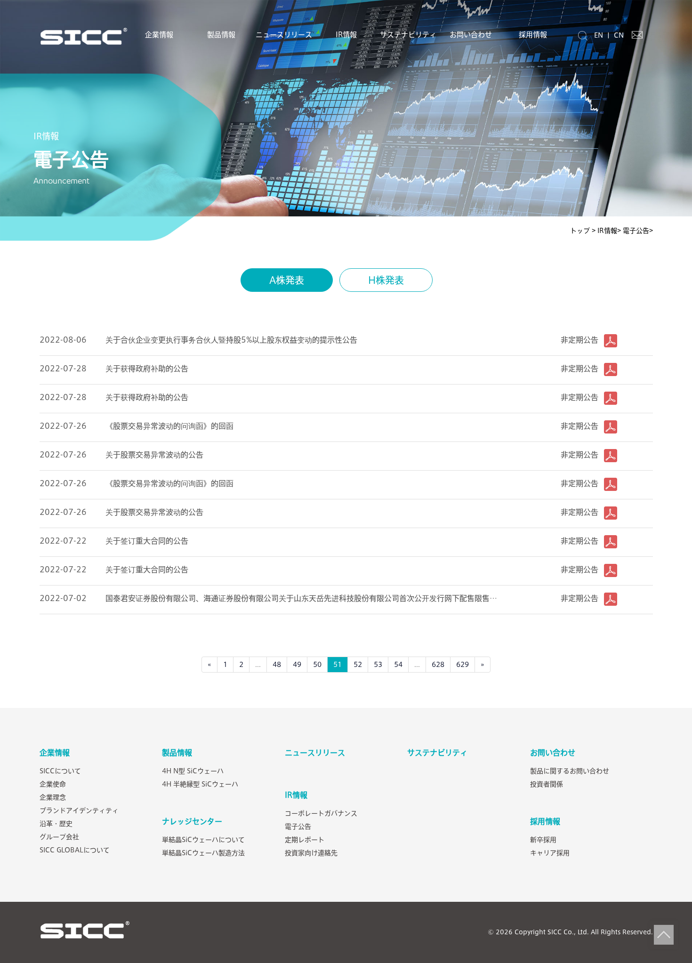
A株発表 (286, 280)
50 (317, 664)
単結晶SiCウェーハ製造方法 (203, 853)
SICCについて (60, 771)
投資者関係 (546, 784)
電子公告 (298, 826)
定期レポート (304, 839)
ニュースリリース (284, 34)
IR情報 (346, 34)
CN (619, 35)
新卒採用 (543, 839)
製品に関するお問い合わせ (569, 771)
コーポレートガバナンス (321, 813)
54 (398, 664)
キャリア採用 (550, 853)
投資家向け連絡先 (311, 853)
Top (664, 935)
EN (598, 35)
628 (438, 664)
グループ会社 (59, 837)
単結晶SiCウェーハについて (203, 839)
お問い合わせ (471, 34)
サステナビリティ (408, 34)
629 (462, 664)
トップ (581, 230)
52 (358, 664)
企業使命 (53, 784)
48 (277, 664)
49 (297, 664)
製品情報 (221, 34)
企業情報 (159, 34)
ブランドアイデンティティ (79, 810)
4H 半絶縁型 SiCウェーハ (200, 784)
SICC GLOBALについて (75, 850)
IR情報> (609, 230)
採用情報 (533, 34)
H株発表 (386, 280)
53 (378, 664)
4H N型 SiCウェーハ (193, 771)
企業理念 (53, 797)
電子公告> (638, 230)
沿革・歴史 (56, 823)
